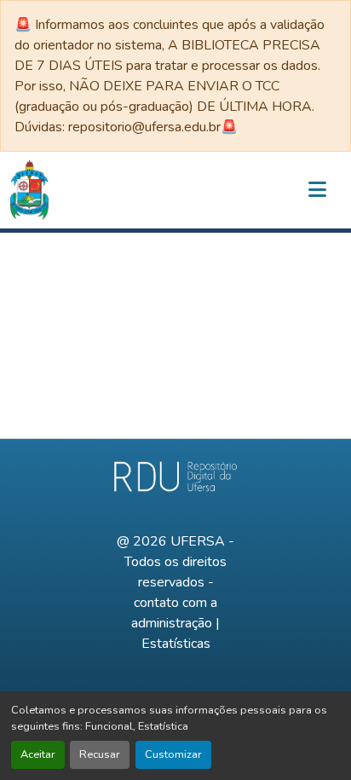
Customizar (173, 754)
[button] (29, 190)
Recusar (99, 754)
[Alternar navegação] (317, 190)
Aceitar (37, 754)
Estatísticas (175, 643)
